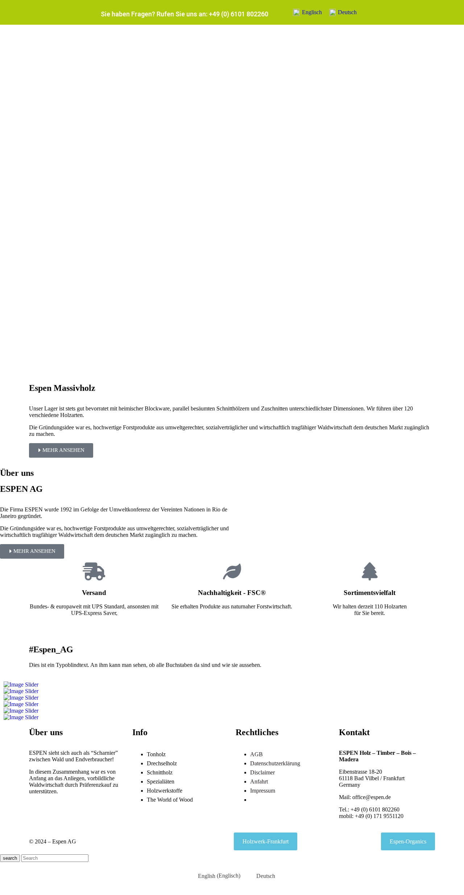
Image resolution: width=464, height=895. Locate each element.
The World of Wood (170, 800)
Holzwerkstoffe (164, 790)
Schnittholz (160, 772)
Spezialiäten (160, 781)
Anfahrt (259, 781)
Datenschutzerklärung (275, 763)
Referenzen (263, 800)
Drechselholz (162, 763)
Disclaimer (262, 772)
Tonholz (156, 754)
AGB (256, 754)
